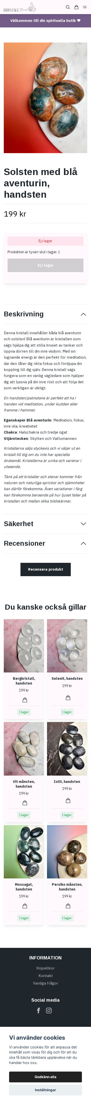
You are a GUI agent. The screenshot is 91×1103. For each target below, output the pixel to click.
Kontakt (45, 975)
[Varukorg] (76, 7)
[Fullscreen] (45, 98)
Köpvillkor (45, 968)
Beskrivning (24, 314)
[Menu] (85, 7)
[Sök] (67, 7)
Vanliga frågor (45, 983)
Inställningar (45, 1090)
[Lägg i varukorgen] (25, 700)
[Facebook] (38, 1010)
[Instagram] (49, 1010)
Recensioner (24, 543)
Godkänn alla (45, 1077)
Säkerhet (18, 524)
